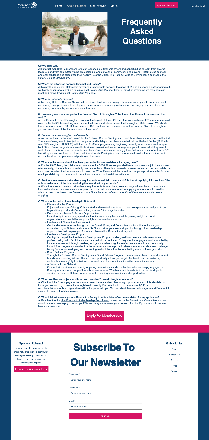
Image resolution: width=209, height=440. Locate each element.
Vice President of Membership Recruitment (85, 300)
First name (74, 374)
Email (72, 401)
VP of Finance (104, 171)
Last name (74, 387)
